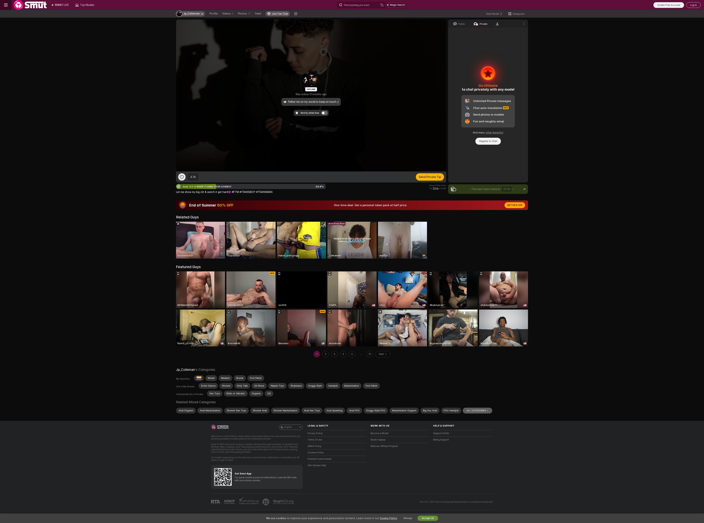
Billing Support (441, 439)
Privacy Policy (315, 433)
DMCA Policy (315, 446)
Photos (244, 13)
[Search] (381, 5)
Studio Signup (378, 439)
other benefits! (494, 132)
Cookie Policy (388, 518)
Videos (227, 13)
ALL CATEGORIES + (477, 410)
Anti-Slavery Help (317, 465)
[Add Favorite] (182, 177)
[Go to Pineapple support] (266, 501)
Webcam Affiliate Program (384, 446)
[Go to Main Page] (30, 5)
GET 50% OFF (514, 205)
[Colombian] (199, 378)
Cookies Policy (316, 452)
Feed (258, 13)
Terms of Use (315, 439)
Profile (213, 13)
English (288, 427)
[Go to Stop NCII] (284, 502)
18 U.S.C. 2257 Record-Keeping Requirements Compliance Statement (456, 502)
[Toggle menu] (6, 5)
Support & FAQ (441, 433)
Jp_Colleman (185, 370)
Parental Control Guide (319, 459)
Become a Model (379, 433)
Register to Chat (488, 141)
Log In (693, 5)
